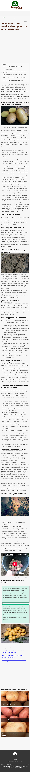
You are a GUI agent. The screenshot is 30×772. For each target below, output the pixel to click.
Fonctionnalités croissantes (9, 69)
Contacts (15, 759)
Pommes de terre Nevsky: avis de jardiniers (13, 80)
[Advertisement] (15, 47)
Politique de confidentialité (15, 761)
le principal (3, 17)
